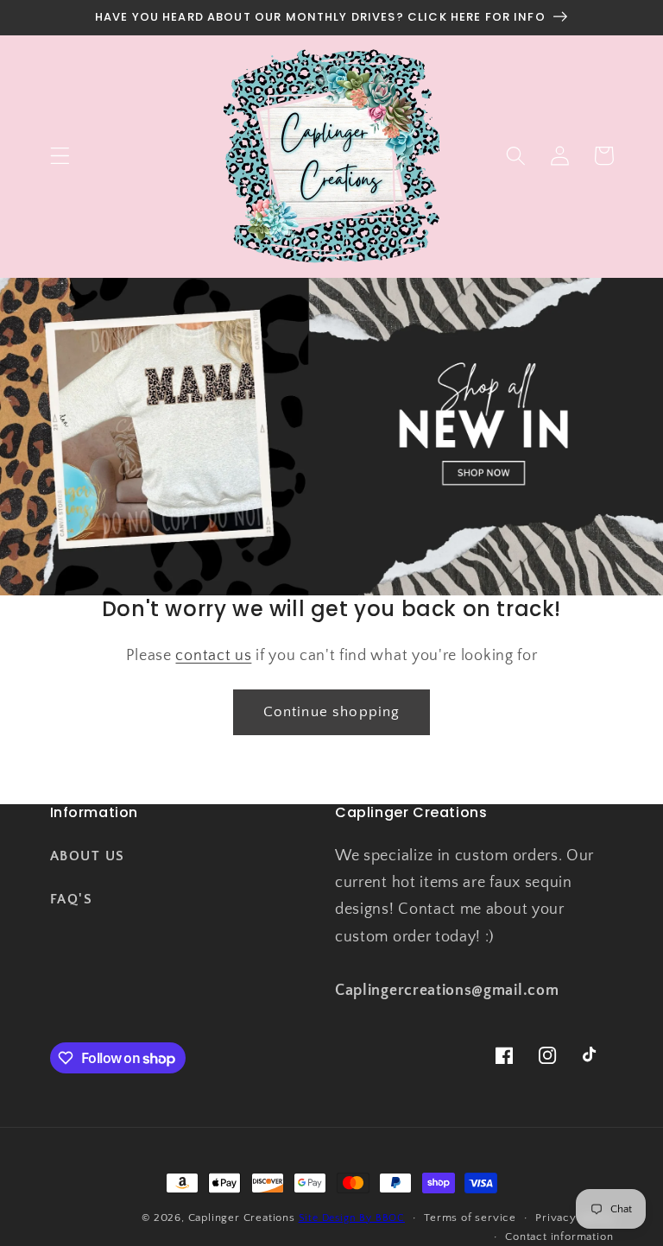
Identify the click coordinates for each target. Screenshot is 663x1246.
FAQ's (71, 899)
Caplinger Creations (241, 1217)
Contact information (559, 1236)
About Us (87, 856)
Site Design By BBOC (352, 1218)
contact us (213, 655)
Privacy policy (574, 1217)
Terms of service (470, 1217)
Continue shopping (332, 711)
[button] (60, 156)
